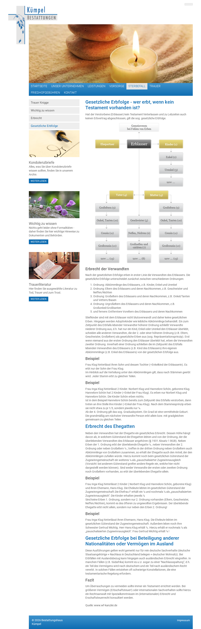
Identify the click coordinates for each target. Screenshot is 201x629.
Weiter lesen (39, 181)
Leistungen (96, 86)
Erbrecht (36, 118)
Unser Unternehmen (67, 86)
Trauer (155, 86)
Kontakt (70, 92)
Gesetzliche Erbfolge (44, 126)
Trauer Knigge (40, 102)
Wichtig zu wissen (42, 110)
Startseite (39, 86)
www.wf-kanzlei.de (105, 605)
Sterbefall (136, 86)
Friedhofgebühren (45, 92)
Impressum (183, 620)
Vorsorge (116, 86)
